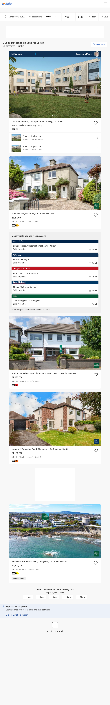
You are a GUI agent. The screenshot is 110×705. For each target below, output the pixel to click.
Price (67, 17)
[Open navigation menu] (105, 3)
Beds (80, 17)
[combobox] (30, 16)
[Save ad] (95, 123)
